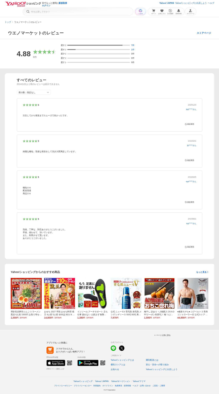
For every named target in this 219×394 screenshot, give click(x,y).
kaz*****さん (191, 109)
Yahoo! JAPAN (166, 3)
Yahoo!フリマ (139, 381)
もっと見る (201, 272)
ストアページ (204, 33)
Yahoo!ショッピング (83, 381)
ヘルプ (211, 3)
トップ (8, 22)
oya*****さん (191, 181)
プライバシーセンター (83, 386)
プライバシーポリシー (63, 386)
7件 (132, 45)
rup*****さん (191, 223)
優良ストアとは (118, 364)
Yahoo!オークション (120, 381)
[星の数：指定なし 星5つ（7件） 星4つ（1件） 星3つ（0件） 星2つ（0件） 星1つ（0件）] (34, 92)
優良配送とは (152, 360)
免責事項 (118, 386)
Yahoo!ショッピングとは (122, 360)
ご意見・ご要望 (158, 386)
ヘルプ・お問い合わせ (142, 386)
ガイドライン (107, 386)
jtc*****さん (191, 145)
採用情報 (127, 386)
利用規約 (97, 386)
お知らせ (115, 369)
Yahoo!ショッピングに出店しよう (191, 3)
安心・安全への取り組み (157, 364)
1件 (132, 49)
